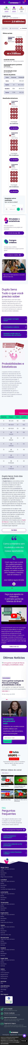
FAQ (2, 991)
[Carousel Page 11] (20, 699)
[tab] (5, 28)
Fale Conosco (4, 987)
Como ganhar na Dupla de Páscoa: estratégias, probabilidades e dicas (13, 683)
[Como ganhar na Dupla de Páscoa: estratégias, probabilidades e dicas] (14, 669)
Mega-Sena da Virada (6, 877)
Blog (2, 983)
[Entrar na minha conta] (20, 3)
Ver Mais (14, 530)
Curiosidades (6, 678)
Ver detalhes (14, 128)
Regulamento (4, 974)
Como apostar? (5, 972)
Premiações (4, 978)
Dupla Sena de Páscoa (7, 922)
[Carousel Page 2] (8, 699)
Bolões (2, 871)
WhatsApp (3, 989)
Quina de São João (6, 934)
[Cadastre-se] (4, 2)
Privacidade (21, 1035)
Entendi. (23, 1041)
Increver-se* (14, 759)
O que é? (3, 970)
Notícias (3, 875)
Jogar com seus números (8, 869)
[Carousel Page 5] (12, 699)
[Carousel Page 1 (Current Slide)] (7, 699)
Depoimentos (4, 976)
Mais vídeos (5, 773)
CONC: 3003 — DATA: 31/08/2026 (10, 18)
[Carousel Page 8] (16, 699)
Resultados (4, 873)
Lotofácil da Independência (8, 889)
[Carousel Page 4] (11, 699)
